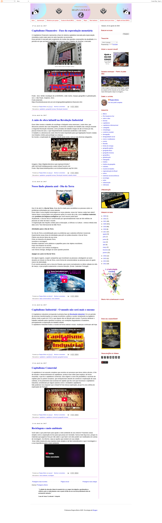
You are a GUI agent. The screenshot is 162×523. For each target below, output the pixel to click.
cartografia (106, 127)
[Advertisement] (115, 377)
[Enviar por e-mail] (71, 107)
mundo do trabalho (108, 169)
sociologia (106, 178)
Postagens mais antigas (90, 481)
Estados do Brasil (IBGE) (67, 20)
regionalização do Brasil (110, 171)
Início (33, 20)
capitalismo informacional (110, 125)
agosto (105, 234)
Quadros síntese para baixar (107, 20)
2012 (105, 263)
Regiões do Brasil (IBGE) (123, 20)
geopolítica (106, 155)
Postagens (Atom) (42, 485)
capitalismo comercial (52, 417)
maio (104, 242)
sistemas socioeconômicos (111, 175)
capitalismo (42, 109)
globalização (107, 157)
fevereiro (105, 250)
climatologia (106, 130)
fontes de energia (108, 146)
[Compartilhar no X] (74, 107)
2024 (105, 216)
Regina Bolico (114, 100)
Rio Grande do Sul (108, 116)
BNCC (105, 114)
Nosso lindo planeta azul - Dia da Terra (53, 186)
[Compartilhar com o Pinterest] (78, 107)
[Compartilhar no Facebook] (76, 107)
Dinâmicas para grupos (53, 20)
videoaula (106, 185)
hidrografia (106, 159)
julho (104, 236)
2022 (105, 218)
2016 (105, 256)
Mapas (85, 20)
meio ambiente (56, 298)
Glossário (78, 20)
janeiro (105, 252)
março (105, 247)
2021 (105, 221)
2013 (105, 261)
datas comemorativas (45, 298)
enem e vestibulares (109, 139)
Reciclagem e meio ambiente (47, 428)
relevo (105, 173)
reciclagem (51, 475)
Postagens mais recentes (39, 481)
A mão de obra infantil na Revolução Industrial (57, 120)
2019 (105, 226)
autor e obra (106, 118)
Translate (115, 44)
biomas (105, 120)
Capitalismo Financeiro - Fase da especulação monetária (62, 30)
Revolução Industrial (62, 109)
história (105, 162)
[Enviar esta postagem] (68, 106)
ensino (105, 141)
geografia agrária (108, 148)
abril (104, 244)
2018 (105, 229)
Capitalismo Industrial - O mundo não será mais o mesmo (63, 309)
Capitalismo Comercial (44, 368)
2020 (105, 224)
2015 (105, 258)
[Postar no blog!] (73, 107)
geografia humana (51, 109)
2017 (105, 232)
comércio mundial (108, 132)
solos (104, 180)
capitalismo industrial (51, 357)
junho (105, 239)
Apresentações (40, 20)
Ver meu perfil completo (115, 102)
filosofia (105, 143)
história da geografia (109, 164)
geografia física (107, 150)
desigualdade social (109, 136)
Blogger (95, 510)
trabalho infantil (72, 175)
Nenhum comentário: (60, 106)
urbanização (106, 182)
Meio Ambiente (93, 20)
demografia (106, 134)
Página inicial (65, 481)
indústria (105, 166)
